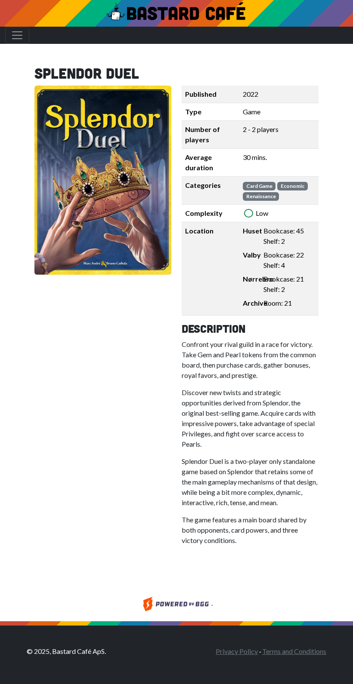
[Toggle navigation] (17, 35)
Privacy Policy (237, 651)
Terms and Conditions (294, 651)
